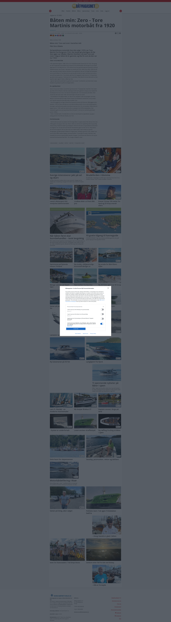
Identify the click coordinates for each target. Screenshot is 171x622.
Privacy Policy (93, 333)
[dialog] (85, 311)
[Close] (108, 288)
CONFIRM (75, 328)
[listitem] (85, 306)
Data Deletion (78, 333)
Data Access (85, 333)
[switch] (102, 309)
